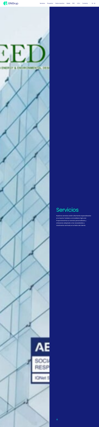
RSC (73, 3)
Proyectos (50, 3)
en (94, 3)
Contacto (85, 3)
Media (68, 3)
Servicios (42, 3)
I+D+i (78, 3)
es (92, 3)
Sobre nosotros (59, 3)
